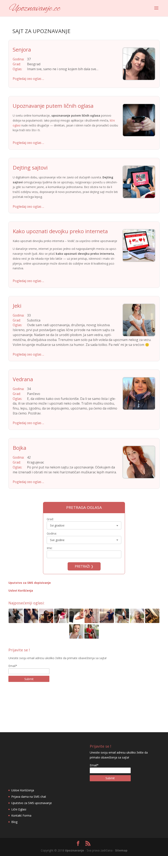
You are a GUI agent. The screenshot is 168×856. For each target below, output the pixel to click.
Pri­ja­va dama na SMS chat (28, 797)
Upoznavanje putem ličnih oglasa (53, 105)
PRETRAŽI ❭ (84, 566)
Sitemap (121, 850)
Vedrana (23, 379)
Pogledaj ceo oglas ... (28, 78)
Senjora (22, 49)
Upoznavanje (74, 850)
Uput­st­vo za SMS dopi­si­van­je (29, 583)
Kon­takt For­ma (21, 815)
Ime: (49, 548)
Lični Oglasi (18, 809)
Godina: (52, 533)
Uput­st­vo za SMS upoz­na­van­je (31, 803)
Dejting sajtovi (30, 167)
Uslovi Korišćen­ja (20, 590)
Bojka (19, 447)
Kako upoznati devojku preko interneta (60, 231)
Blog (14, 822)
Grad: (50, 519)
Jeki (17, 305)
